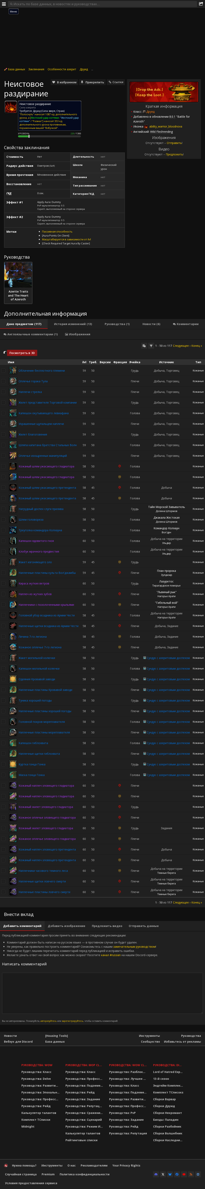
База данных (16, 69)
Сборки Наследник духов (169, 1140)
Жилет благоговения (33, 434)
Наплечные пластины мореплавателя (44, 732)
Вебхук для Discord (18, 1041)
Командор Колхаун (166, 528)
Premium (48, 1174)
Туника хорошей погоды (35, 700)
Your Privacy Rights (126, 1165)
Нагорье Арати (167, 596)
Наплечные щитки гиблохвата (39, 754)
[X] (163, 1174)
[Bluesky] (170, 1174)
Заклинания (36, 69)
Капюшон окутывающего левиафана (44, 413)
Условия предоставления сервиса (31, 1183)
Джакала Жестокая (167, 517)
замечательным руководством (134, 946)
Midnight (27, 1126)
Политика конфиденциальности (85, 1174)
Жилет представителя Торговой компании (48, 402)
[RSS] (191, 1174)
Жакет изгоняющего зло (35, 562)
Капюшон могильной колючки (39, 668)
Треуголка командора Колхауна (40, 530)
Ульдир (166, 543)
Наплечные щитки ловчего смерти (42, 881)
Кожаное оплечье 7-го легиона (40, 647)
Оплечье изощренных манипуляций (43, 456)
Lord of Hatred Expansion (169, 1072)
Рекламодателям (94, 1165)
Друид (84, 69)
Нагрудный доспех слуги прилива (41, 509)
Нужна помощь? (24, 1165)
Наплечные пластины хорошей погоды (45, 711)
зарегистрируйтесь (72, 1020)
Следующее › (181, 346)
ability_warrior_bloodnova (165, 126)
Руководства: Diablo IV (169, 1065)
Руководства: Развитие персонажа (40, 1085)
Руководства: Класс (36, 1072)
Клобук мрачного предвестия (39, 551)
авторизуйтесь (48, 1020)
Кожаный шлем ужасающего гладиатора (46, 466)
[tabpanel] (102, 624)
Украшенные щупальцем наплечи (41, 424)
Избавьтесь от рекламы (182, 1041)
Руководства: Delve (36, 1079)
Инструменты (149, 1036)
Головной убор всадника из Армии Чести (47, 615)
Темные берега (166, 873)
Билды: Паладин (165, 1120)
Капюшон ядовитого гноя (36, 541)
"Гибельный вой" (166, 603)
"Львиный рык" (167, 592)
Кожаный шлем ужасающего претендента (47, 487)
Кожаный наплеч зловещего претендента (47, 849)
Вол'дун (166, 532)
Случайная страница (21, 1174)
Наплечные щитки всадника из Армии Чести (48, 626)
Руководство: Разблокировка (128, 1072)
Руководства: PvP (122, 1113)
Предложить (174, 154)
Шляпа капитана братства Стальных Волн (48, 445)
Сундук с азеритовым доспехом (168, 658)
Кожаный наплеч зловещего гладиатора (46, 785)
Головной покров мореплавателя (42, 722)
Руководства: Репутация (84, 1106)
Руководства (191, 1036)
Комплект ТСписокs (168, 1092)
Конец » (196, 346)
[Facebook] (177, 1174)
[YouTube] (184, 1174)
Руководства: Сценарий (83, 1120)
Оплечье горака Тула (33, 381)
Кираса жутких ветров (34, 583)
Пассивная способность (57, 231)
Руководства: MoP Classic (84, 1065)
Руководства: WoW (36, 1065)
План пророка (166, 571)
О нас (71, 1165)
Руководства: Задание (82, 1099)
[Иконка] (11, 107)
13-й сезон (161, 1079)
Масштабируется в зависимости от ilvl (66, 239)
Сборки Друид (164, 1106)
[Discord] (156, 1174)
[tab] (24, 324)
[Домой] (6, 1166)
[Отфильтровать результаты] (151, 346)
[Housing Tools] (56, 1036)
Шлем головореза (31, 519)
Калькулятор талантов (38, 1113)
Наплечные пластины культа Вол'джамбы (47, 573)
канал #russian (111, 955)
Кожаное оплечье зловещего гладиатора (47, 817)
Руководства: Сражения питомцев (84, 1113)
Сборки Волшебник (167, 1133)
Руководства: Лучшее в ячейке (128, 1079)
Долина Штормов (166, 511)
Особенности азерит (62, 69)
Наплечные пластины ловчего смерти (44, 892)
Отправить (174, 143)
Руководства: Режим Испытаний (84, 1126)
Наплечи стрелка (30, 392)
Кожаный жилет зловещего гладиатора (46, 807)
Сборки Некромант (167, 1113)
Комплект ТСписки (35, 1120)
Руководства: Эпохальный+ (40, 1092)
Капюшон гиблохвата (33, 743)
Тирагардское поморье (166, 585)
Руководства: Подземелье (84, 1085)
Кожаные (198, 370)
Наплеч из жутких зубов (35, 594)
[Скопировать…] (144, 346)
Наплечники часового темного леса (43, 871)
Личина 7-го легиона (33, 636)
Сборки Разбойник (167, 1126)
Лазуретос (166, 581)
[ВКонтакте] (198, 1174)
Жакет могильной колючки (37, 658)
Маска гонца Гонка (32, 775)
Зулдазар (166, 575)
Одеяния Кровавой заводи (37, 679)
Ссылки (118, 82)
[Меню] (4, 4)
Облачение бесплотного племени (42, 370)
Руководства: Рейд (36, 1106)
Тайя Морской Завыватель (166, 507)
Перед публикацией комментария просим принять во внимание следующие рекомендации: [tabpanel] (80, 977)
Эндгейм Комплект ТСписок (169, 1085)
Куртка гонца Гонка (32, 764)
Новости (10, 1036)
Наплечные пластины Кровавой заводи (45, 690)
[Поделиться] (201, 4)
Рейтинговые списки (81, 1140)
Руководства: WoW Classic (128, 1065)
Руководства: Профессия (40, 1099)
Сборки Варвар (164, 1099)
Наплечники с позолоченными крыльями (46, 605)
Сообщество (150, 1041)
